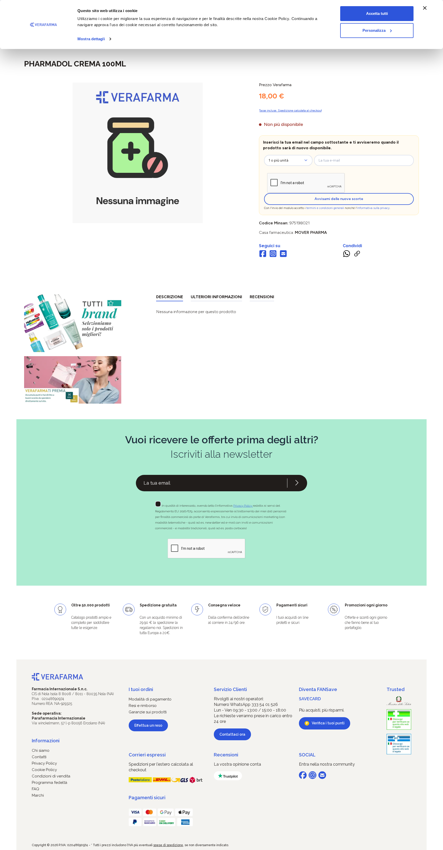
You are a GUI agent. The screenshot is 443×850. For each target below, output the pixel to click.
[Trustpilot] (228, 775)
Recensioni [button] (226, 754)
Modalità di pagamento (150, 699)
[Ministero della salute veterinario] (399, 744)
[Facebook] (263, 254)
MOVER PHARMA (311, 232)
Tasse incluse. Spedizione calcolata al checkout (290, 110)
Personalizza (374, 30)
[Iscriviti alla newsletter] (297, 483)
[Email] (283, 254)
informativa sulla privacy (373, 208)
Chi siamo (40, 750)
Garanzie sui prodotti (148, 712)
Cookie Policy (44, 769)
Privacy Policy (243, 505)
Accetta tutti (377, 13)
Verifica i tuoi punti (328, 723)
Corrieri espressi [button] (147, 754)
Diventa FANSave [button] (318, 689)
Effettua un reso (148, 725)
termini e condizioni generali (325, 208)
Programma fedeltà (49, 782)
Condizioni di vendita (51, 776)
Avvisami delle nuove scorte (339, 199)
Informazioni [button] (45, 740)
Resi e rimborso (143, 705)
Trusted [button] (396, 689)
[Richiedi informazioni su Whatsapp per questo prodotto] (346, 254)
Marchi (38, 795)
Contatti (39, 757)
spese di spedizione (168, 845)
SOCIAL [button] (307, 754)
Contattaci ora (232, 734)
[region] (137, 153)
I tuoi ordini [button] (141, 689)
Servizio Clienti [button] (230, 689)
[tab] (169, 297)
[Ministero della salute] (399, 700)
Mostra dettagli (91, 39)
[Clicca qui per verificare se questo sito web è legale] (399, 719)
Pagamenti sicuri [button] (147, 797)
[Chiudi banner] (425, 8)
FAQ (35, 789)
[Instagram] (273, 254)
